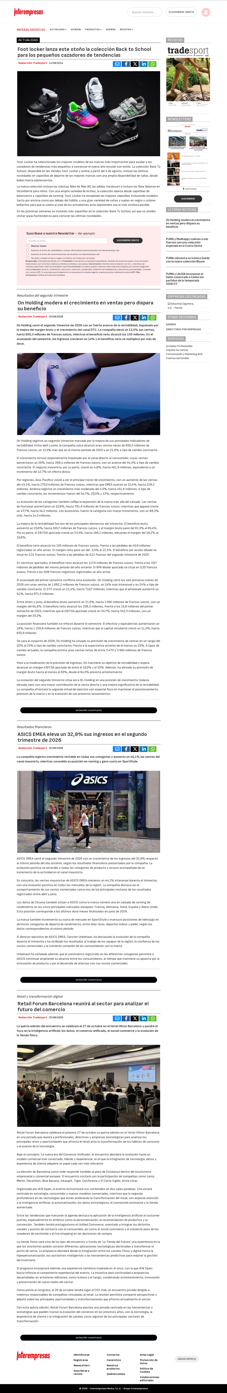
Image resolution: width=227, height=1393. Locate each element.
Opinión (76, 29)
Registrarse (81, 1360)
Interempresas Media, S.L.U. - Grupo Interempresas (119, 1388)
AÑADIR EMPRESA (187, 1358)
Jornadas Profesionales (179, 346)
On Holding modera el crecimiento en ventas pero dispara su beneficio (188, 223)
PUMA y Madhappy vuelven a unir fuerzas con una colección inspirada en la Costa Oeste (187, 242)
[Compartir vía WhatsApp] (152, 64)
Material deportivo (31, 29)
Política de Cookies (146, 1370)
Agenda (111, 29)
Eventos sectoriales (177, 358)
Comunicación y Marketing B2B (184, 354)
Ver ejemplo (86, 233)
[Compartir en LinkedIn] (143, 64)
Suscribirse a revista (81, 1372)
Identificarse (82, 1355)
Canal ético (114, 1360)
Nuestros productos (113, 1367)
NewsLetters (82, 1365)
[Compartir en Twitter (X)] (135, 64)
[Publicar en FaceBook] (126, 64)
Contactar (113, 1355)
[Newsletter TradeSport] (188, 155)
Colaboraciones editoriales (149, 1379)
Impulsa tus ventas (177, 350)
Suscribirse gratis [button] (181, 12)
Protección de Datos (149, 1361)
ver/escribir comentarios (89, 710)
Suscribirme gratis (128, 240)
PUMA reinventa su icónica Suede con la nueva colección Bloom (188, 259)
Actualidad (57, 29)
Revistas (125, 29)
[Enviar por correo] (117, 64)
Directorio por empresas (183, 329)
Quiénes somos (116, 1374)
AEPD (133, 272)
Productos (92, 29)
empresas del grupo (120, 266)
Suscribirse (188, 198)
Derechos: (36, 269)
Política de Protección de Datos (80, 258)
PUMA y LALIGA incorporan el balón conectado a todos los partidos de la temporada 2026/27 (185, 279)
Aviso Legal (56, 258)
